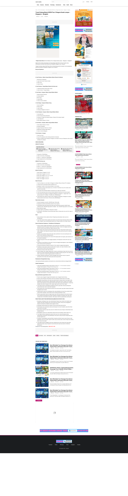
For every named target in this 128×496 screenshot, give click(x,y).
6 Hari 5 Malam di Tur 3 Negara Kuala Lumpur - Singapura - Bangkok (57, 60)
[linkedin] (44, 338)
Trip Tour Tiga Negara (64, 335)
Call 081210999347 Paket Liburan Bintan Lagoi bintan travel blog (83, 168)
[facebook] (36, 338)
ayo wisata (41, 335)
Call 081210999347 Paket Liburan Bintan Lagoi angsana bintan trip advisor (83, 155)
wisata (77, 124)
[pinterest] (42, 338)
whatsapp (62, 444)
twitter (56, 444)
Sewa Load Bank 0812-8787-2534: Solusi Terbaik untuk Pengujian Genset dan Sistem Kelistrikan (83, 195)
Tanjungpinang (79, 206)
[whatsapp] (40, 338)
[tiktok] (88, 5)
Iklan (77, 137)
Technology (52, 4)
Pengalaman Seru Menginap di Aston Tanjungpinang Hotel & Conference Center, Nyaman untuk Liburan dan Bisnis (83, 210)
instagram (73, 444)
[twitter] (85, 5)
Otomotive (47, 4)
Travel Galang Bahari (44, 326)
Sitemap (87, 1)
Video (64, 4)
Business (42, 4)
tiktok (67, 444)
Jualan (54, 335)
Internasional (49, 335)
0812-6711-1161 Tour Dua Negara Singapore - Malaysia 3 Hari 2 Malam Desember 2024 (55, 149)
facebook (50, 444)
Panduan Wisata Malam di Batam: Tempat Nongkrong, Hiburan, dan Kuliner (83, 127)
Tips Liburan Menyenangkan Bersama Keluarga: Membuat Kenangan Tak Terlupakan (82, 224)
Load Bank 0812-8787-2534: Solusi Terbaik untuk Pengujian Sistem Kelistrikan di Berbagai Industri (83, 181)
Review (58, 335)
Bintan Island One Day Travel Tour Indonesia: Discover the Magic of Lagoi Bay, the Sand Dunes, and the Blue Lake (83, 238)
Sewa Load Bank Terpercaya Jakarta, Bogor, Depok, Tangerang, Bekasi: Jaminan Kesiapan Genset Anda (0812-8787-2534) (83, 141)
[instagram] (90, 5)
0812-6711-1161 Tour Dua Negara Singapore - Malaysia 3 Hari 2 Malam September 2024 (67, 149)
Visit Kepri (38, 2)
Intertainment (58, 4)
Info (45, 335)
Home (38, 4)
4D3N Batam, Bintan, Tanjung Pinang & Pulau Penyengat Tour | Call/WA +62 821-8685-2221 (61, 368)
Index (91, 1)
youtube (78, 444)
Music (71, 4)
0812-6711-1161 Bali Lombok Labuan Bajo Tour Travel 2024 (43, 149)
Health (67, 4)
